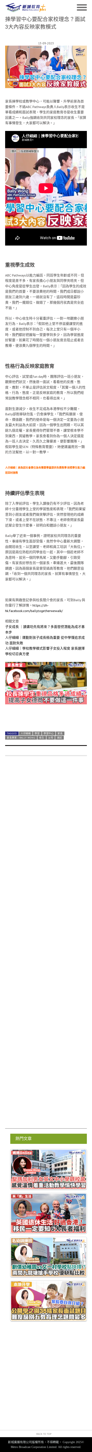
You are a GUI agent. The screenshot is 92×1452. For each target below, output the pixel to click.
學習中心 (49, 733)
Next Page (46, 717)
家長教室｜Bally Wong (21, 737)
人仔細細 (26, 733)
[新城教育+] (25, 8)
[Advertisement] (46, 944)
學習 (37, 733)
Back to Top (44, 1433)
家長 (60, 733)
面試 (59, 737)
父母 (50, 737)
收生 (41, 737)
